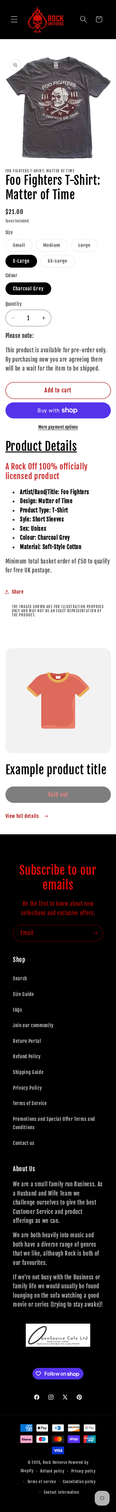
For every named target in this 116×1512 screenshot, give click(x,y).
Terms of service (41, 1481)
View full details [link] (22, 816)
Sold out (58, 794)
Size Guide (23, 994)
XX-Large (61, 262)
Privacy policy (83, 1471)
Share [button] (18, 591)
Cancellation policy (79, 1481)
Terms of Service (30, 1103)
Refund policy (52, 1471)
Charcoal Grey (28, 288)
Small (23, 247)
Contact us (23, 1143)
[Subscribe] (95, 933)
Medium (55, 247)
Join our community (33, 1025)
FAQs (17, 1010)
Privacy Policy (27, 1088)
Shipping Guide (28, 1072)
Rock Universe (55, 1462)
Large (88, 247)
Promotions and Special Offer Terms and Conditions (54, 1123)
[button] (14, 19)
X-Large (21, 261)
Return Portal (27, 1041)
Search (20, 978)
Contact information (61, 1492)
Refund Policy (27, 1056)
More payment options (58, 427)
